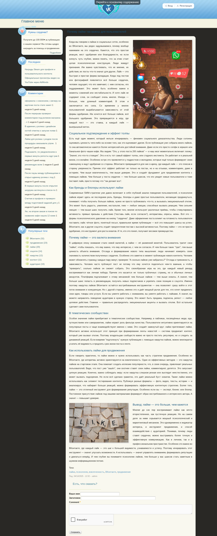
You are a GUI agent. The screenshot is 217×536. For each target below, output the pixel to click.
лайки (72, 472)
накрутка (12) (36, 255)
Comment (75, 502)
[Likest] (108, 8)
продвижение (124, 472)
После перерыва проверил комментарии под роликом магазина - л (42, 117)
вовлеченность (96, 472)
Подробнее (55, 53)
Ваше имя (74, 494)
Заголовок (75, 498)
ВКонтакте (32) (37, 238)
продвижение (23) (38, 243)
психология (82, 472)
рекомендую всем (33, 164)
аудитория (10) (37, 264)
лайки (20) (35, 247)
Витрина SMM (29, 27)
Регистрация (186, 6)
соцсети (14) (36, 251)
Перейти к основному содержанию (117, 2)
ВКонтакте (110, 472)
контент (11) (36, 260)
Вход (170, 6)
